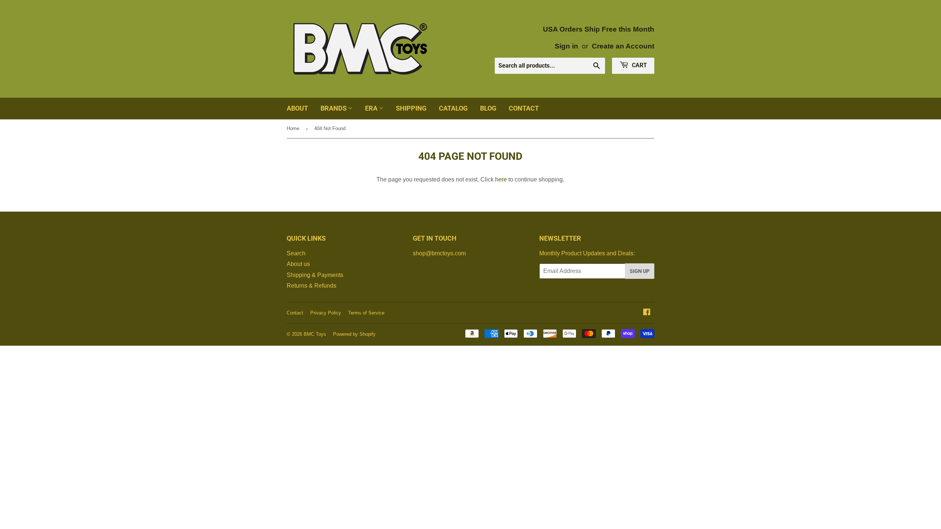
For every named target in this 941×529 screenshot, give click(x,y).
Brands (334, 108)
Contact (524, 108)
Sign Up (640, 271)
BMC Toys (315, 334)
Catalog (453, 108)
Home (293, 128)
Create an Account (623, 46)
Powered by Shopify (354, 334)
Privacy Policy (325, 313)
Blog (488, 108)
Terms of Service (366, 313)
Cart (638, 65)
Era (372, 108)
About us (298, 264)
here (501, 179)
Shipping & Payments (315, 275)
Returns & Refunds (311, 286)
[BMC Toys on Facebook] (647, 313)
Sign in (566, 46)
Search (296, 253)
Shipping (411, 108)
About (297, 108)
